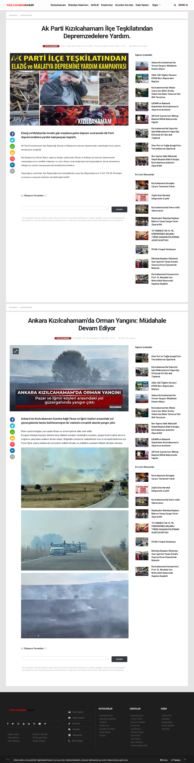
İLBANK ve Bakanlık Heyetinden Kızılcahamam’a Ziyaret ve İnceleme (165, 106)
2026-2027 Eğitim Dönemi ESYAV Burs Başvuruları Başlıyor (164, 78)
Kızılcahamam (58, 5)
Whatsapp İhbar (40, 737)
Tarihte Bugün (137, 732)
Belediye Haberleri (78, 5)
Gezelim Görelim (124, 5)
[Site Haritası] (41, 724)
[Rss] (35, 724)
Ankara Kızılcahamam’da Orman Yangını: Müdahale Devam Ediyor (164, 65)
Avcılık (102, 735)
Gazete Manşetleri (139, 745)
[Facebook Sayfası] (9, 724)
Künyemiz (77, 735)
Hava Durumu (137, 715)
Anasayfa (13, 15)
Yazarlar (76, 723)
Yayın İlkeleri (13, 737)
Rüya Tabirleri (168, 725)
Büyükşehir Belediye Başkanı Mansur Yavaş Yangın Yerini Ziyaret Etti (165, 221)
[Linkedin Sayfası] (30, 724)
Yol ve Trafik (136, 719)
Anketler (166, 719)
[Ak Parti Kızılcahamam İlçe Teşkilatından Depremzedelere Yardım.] (69, 89)
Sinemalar (135, 735)
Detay (165, 760)
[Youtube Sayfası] (25, 724)
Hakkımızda (13, 734)
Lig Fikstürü (136, 729)
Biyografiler (167, 722)
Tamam (176, 760)
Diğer (155, 5)
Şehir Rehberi (137, 742)
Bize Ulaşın (77, 741)
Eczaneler (135, 725)
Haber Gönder (39, 741)
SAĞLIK (95, 5)
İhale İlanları (142, 5)
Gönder (119, 209)
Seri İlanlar (135, 739)
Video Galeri (78, 718)
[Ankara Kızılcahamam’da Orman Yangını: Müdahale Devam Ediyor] (69, 378)
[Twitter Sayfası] (14, 724)
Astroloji (165, 729)
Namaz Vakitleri (138, 722)
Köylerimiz (107, 5)
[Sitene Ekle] (46, 724)
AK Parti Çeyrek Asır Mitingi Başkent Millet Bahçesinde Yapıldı (165, 119)
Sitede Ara (167, 715)
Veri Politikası (14, 741)
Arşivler (76, 729)
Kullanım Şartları (40, 734)
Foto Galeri (78, 712)
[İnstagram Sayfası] (19, 724)
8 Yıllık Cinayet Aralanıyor (163, 249)
